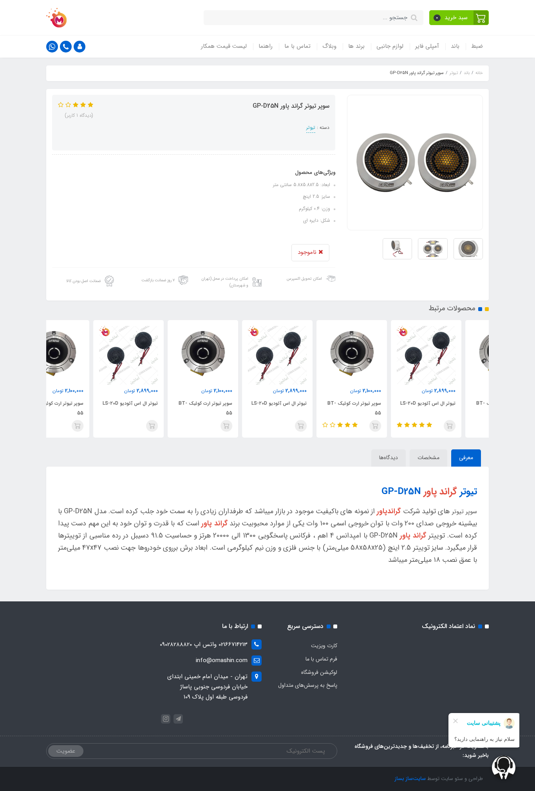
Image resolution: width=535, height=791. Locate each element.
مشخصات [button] (428, 457)
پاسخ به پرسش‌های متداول (307, 685)
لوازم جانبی (389, 46)
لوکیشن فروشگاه (319, 672)
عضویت (65, 751)
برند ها (356, 46)
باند (455, 46)
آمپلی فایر (427, 46)
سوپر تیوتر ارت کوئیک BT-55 (381, 408)
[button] (459, 17)
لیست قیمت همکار (224, 46)
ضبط (477, 46)
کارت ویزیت (324, 645)
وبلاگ (329, 46)
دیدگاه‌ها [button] (388, 457)
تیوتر (310, 127)
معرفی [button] (466, 457)
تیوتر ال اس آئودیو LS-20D (455, 403)
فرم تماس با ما (321, 659)
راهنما (265, 46)
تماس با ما (297, 46)
